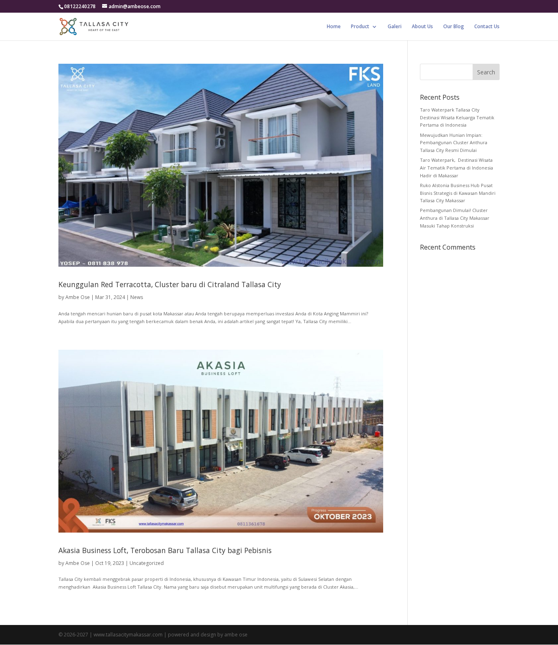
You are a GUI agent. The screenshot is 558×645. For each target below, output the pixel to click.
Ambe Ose (77, 297)
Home (334, 27)
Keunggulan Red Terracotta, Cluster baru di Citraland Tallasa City (169, 284)
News (136, 297)
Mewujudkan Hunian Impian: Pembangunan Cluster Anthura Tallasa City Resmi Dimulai (453, 142)
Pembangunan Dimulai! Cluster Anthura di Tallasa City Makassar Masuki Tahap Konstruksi (454, 217)
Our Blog (453, 27)
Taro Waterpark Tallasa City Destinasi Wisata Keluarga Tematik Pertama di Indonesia (457, 117)
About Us (422, 27)
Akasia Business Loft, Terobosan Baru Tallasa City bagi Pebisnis (165, 550)
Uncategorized (146, 563)
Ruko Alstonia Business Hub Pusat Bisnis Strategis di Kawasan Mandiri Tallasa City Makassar (458, 192)
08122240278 (80, 6)
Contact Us (487, 27)
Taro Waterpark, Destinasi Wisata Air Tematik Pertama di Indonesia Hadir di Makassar (456, 167)
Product (360, 27)
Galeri (395, 27)
